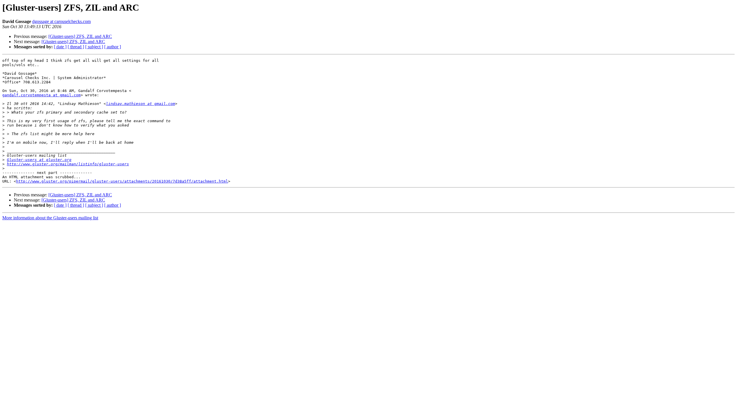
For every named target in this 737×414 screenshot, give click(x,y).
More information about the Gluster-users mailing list (50, 217)
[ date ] (60, 46)
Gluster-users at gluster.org (39, 160)
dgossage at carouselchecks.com (61, 21)
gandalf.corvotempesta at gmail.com (41, 95)
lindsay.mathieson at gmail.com (140, 103)
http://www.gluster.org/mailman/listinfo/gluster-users (68, 164)
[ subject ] (94, 46)
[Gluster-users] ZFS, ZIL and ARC (80, 36)
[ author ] (112, 46)
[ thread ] (76, 46)
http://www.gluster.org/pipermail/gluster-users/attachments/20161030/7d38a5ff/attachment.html (122, 181)
